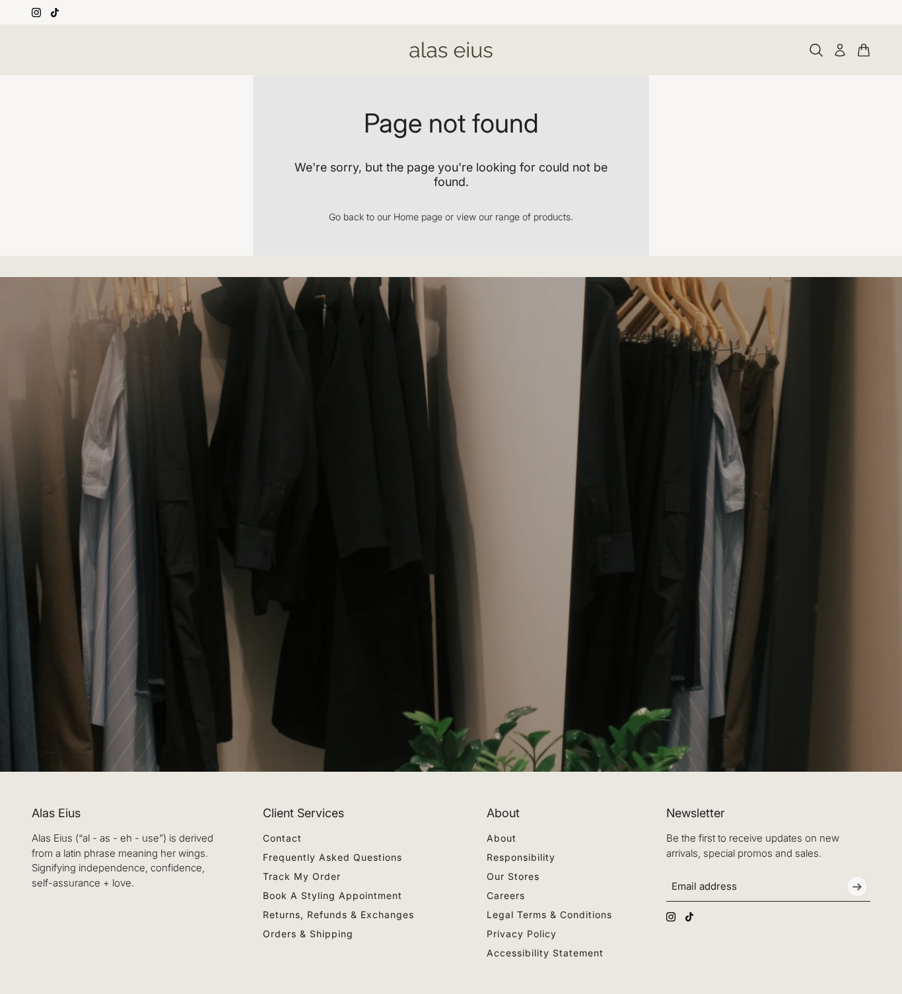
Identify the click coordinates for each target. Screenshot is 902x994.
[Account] (840, 50)
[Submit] (857, 886)
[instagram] (36, 12)
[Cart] (863, 50)
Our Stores (513, 876)
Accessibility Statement (545, 952)
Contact (282, 838)
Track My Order (302, 876)
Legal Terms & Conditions (549, 914)
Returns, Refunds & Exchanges (338, 914)
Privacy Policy (522, 933)
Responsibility (521, 857)
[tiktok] (55, 12)
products (552, 216)
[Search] (816, 50)
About (501, 838)
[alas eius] (451, 50)
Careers (506, 895)
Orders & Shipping (308, 933)
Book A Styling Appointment (332, 895)
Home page (418, 216)
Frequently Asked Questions (332, 857)
